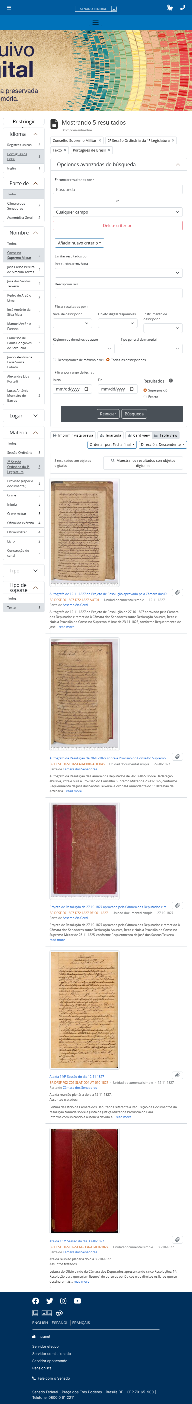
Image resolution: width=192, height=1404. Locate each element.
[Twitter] (50, 1301)
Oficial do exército (23, 524)
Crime (23, 496)
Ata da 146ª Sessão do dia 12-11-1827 (77, 1076)
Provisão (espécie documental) (23, 483)
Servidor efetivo (45, 1346)
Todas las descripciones (128, 360)
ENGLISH (40, 1323)
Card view (141, 435)
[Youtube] (76, 1301)
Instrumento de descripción (155, 316)
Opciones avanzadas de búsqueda (96, 164)
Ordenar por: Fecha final (111, 444)
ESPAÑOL (60, 1323)
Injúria (23, 505)
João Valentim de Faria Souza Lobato (23, 362)
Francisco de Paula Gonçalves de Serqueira (23, 343)
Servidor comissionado (51, 1353)
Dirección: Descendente (161, 444)
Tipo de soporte (19, 587)
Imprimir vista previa (75, 435)
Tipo (15, 570)
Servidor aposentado (50, 1361)
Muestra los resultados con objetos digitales (145, 463)
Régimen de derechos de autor (75, 339)
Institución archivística (71, 263)
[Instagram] (63, 1301)
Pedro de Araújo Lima (23, 298)
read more (66, 626)
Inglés (23, 169)
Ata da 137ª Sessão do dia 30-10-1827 (77, 1241)
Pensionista (42, 1368)
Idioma (18, 134)
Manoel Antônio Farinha (23, 326)
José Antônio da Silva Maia (23, 312)
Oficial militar (23, 533)
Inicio (57, 380)
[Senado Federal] (96, 9)
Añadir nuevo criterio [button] (78, 243)
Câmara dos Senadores (23, 206)
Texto (23, 608)
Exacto (153, 396)
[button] (170, 7)
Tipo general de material (138, 339)
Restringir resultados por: (24, 121)
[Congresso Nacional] (47, 1313)
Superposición (159, 390)
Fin (100, 380)
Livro (23, 542)
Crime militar (23, 514)
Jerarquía (113, 435)
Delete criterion (117, 225)
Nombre (19, 232)
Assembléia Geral (23, 218)
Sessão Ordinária (23, 453)
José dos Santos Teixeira (23, 283)
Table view (167, 435)
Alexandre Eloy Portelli (23, 379)
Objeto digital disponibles (117, 314)
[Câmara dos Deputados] (36, 1313)
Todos (11, 194)
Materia (18, 432)
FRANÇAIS (81, 1323)
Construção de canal (23, 553)
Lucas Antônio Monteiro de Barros (23, 395)
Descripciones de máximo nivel (81, 360)
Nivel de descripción (67, 314)
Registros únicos (23, 146)
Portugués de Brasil (23, 156)
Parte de (19, 183)
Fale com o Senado (53, 1378)
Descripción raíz (66, 284)
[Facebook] (37, 1301)
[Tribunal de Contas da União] (58, 1313)
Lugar (16, 415)
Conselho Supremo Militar (23, 255)
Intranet (43, 1336)
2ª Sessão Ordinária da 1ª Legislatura (23, 467)
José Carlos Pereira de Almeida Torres (23, 269)
